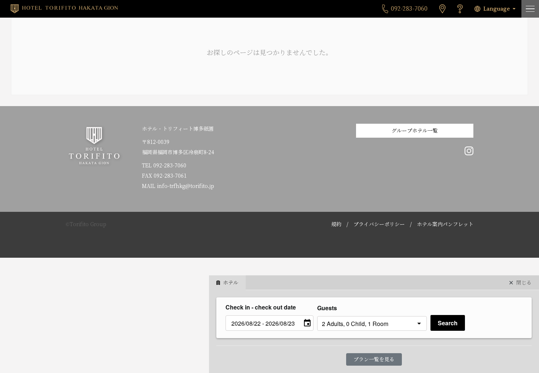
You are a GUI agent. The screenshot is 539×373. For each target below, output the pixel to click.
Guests (327, 308)
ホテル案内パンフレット (445, 224)
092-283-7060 (169, 165)
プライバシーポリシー (379, 224)
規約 (336, 224)
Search (448, 323)
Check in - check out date (260, 307)
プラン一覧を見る (374, 359)
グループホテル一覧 (415, 130)
